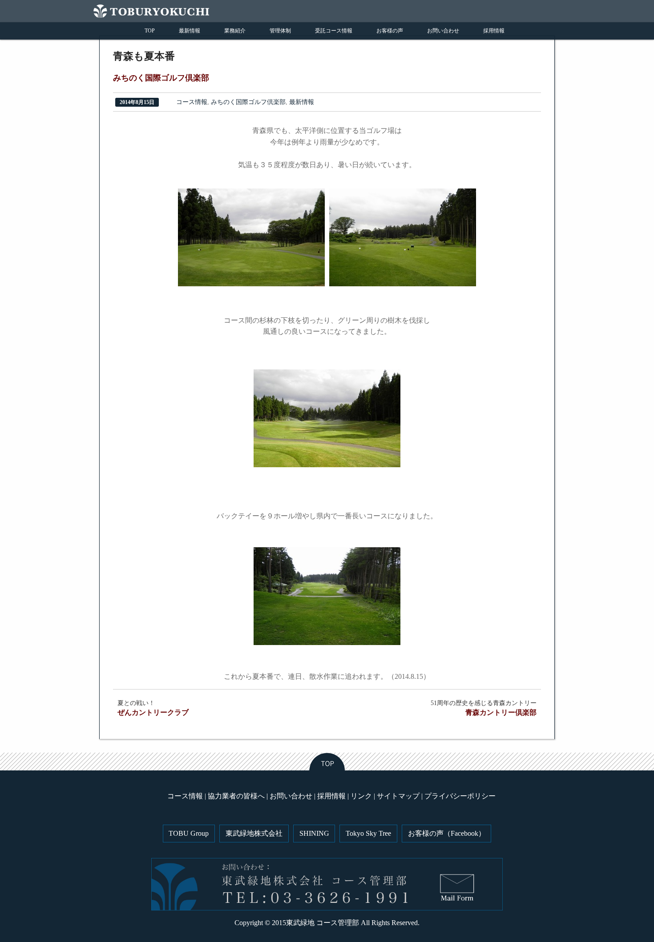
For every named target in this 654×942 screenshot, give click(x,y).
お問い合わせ (443, 31)
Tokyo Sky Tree (368, 833)
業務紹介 (235, 31)
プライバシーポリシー (460, 796)
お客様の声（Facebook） (446, 833)
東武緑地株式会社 (254, 833)
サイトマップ (398, 796)
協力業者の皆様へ (236, 796)
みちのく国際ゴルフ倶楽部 (248, 102)
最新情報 (189, 31)
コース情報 (191, 102)
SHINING (314, 833)
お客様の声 (389, 31)
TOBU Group (189, 833)
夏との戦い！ (153, 708)
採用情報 (494, 31)
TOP (150, 31)
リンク (361, 796)
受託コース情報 (333, 31)
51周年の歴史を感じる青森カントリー (484, 708)
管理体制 (280, 31)
